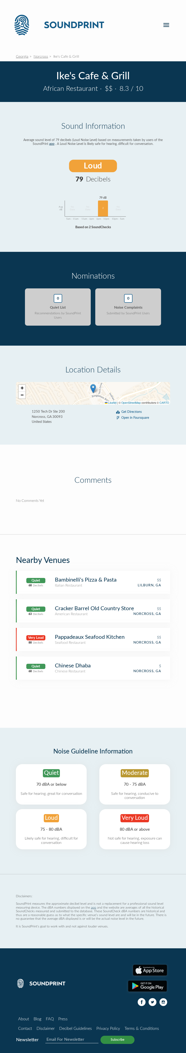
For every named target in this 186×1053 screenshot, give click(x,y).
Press (63, 1019)
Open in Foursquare (135, 417)
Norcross (41, 56)
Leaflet (112, 402)
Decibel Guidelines (75, 1029)
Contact (25, 1029)
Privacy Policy (108, 1029)
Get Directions (131, 412)
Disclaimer (46, 1029)
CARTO (164, 402)
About (23, 1019)
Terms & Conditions (142, 1029)
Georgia (22, 56)
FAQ (50, 1019)
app (51, 144)
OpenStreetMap (131, 402)
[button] (93, 388)
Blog (37, 1019)
